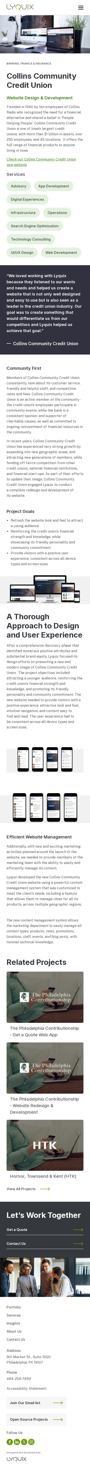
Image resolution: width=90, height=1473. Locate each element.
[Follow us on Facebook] (10, 1442)
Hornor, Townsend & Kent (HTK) (43, 1176)
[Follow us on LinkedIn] (17, 1442)
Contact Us (16, 1243)
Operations (57, 212)
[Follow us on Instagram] (31, 1442)
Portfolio (14, 1307)
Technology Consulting (31, 239)
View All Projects (21, 1189)
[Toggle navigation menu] (80, 8)
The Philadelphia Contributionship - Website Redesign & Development (44, 1105)
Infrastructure (23, 212)
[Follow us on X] (24, 1442)
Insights (13, 1323)
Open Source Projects (29, 1419)
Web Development (61, 252)
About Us (14, 1331)
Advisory (18, 186)
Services (14, 1315)
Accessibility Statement (27, 1388)
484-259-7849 (19, 1379)
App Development (53, 186)
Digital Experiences (27, 199)
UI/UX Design (22, 252)
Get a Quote (17, 1229)
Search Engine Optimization (35, 226)
